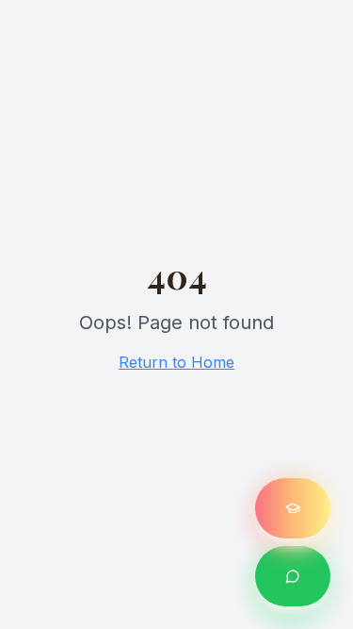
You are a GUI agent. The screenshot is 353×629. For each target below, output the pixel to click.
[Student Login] (292, 508)
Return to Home (176, 362)
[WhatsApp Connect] (292, 576)
